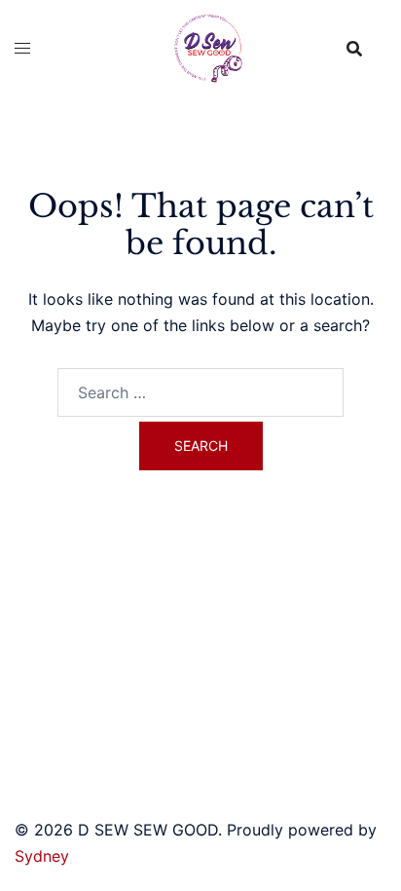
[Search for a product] (354, 48)
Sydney (42, 856)
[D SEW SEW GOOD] (200, 46)
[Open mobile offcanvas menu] (22, 48)
